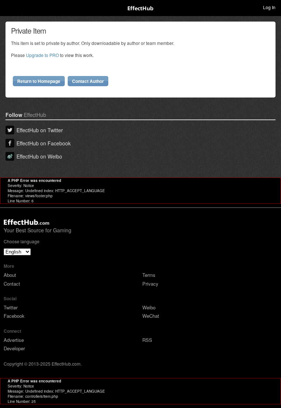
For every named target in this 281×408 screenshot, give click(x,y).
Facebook (14, 315)
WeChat (150, 315)
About (10, 274)
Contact (12, 283)
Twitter (11, 307)
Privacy (150, 283)
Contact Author (88, 81)
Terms (149, 274)
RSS (147, 339)
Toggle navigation (9, 7)
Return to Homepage (38, 81)
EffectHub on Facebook (43, 143)
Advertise (14, 339)
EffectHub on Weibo (39, 156)
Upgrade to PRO (42, 55)
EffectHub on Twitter (39, 130)
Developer (14, 348)
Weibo (149, 307)
